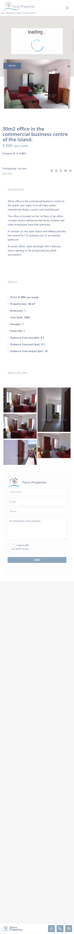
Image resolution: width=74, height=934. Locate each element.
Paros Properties (34, 482)
